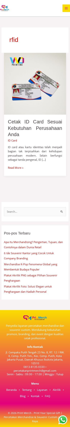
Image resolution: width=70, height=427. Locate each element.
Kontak (35, 396)
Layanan (42, 390)
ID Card (12, 140)
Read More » (15, 167)
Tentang (27, 390)
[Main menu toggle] (66, 8)
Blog (22, 396)
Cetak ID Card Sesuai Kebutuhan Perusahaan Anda (35, 128)
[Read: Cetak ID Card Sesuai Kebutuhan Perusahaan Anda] (35, 83)
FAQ (47, 396)
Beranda (11, 390)
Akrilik (57, 390)
